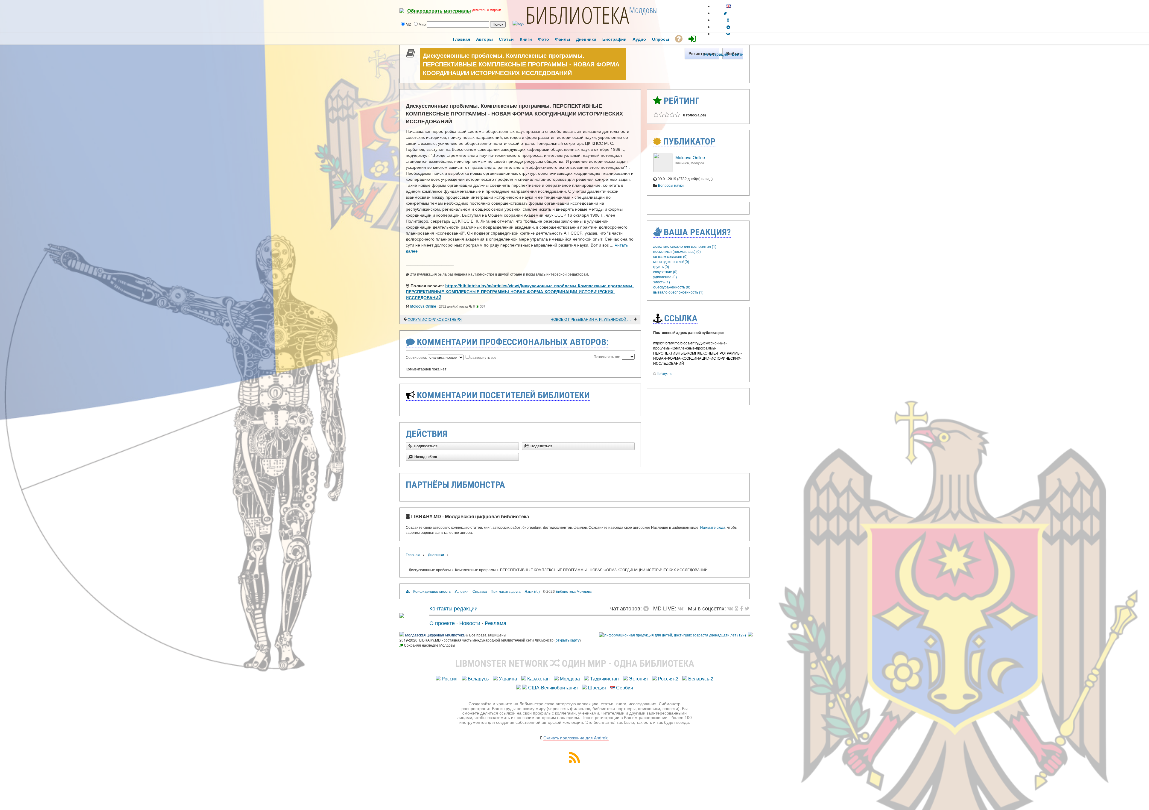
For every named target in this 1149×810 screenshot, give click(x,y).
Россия (450, 678)
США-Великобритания (553, 687)
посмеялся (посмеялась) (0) (677, 251)
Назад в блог (425, 457)
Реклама (495, 623)
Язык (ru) (532, 591)
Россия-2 (668, 678)
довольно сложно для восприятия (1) (684, 246)
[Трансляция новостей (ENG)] (725, 13)
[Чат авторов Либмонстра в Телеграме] (728, 26)
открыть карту (568, 639)
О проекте (442, 623)
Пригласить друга (506, 591)
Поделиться (541, 446)
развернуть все (483, 357)
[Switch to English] (728, 6)
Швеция (597, 687)
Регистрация (716, 54)
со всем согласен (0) (670, 256)
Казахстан (538, 678)
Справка (479, 591)
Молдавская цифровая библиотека (435, 634)
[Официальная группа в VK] (728, 33)
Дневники (436, 554)
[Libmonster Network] (672, 634)
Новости (469, 623)
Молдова (570, 678)
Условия (462, 591)
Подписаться (425, 446)
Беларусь (478, 678)
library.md (665, 373)
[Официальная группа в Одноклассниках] (728, 19)
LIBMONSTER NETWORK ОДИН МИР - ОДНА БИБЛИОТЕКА (574, 663)
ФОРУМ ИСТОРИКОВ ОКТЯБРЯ (435, 319)
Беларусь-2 (700, 678)
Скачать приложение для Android (576, 738)
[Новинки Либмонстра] (736, 608)
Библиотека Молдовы (574, 591)
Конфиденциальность (432, 591)
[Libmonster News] (747, 608)
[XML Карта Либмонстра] (574, 761)
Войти (738, 54)
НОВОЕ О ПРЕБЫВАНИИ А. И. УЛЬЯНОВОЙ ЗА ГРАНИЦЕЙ (592, 319)
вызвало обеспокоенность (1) (678, 291)
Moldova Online (423, 306)
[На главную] (401, 615)
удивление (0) (665, 276)
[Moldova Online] (662, 170)
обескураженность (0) (671, 286)
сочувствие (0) (665, 271)
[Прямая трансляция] (682, 608)
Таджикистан (604, 678)
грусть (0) (661, 266)
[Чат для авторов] (647, 608)
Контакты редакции (453, 608)
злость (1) (661, 281)
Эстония (638, 678)
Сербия (624, 687)
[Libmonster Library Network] (750, 634)
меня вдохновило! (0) (671, 261)
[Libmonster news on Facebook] (741, 608)
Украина (508, 678)
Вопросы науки (671, 185)
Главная (413, 554)
